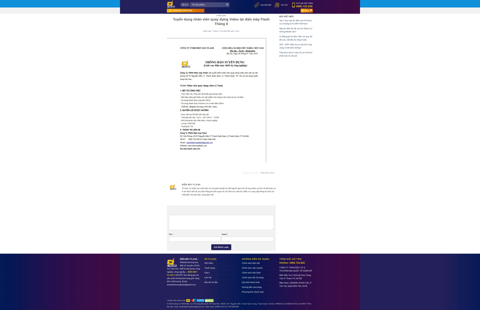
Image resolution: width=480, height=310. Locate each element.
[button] (185, 10)
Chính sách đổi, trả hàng (253, 278)
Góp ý (207, 273)
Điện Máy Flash (233, 31)
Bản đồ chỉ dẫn (211, 282)
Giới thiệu (208, 263)
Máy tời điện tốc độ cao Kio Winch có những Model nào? (295, 30)
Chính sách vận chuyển (252, 268)
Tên (171, 234)
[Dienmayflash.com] (172, 3)
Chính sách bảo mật (251, 263)
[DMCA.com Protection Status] (209, 300)
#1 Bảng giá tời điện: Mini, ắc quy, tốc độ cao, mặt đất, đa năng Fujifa (295, 38)
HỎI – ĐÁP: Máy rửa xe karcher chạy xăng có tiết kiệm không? (295, 46)
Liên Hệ (207, 278)
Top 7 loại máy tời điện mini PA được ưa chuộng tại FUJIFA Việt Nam (295, 22)
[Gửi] (227, 5)
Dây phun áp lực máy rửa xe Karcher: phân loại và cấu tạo (296, 54)
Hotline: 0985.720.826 (292, 262)
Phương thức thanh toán (253, 292)
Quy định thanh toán (251, 282)
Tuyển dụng (221, 15)
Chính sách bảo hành (251, 273)
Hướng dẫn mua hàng (252, 287)
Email (225, 234)
